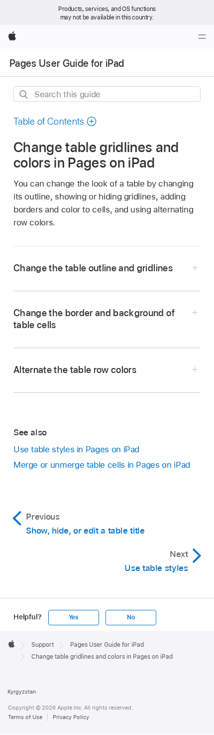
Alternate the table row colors (74, 369)
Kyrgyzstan (21, 691)
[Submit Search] (24, 94)
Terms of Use (25, 717)
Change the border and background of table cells (94, 319)
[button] (55, 121)
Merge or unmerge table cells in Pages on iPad (101, 465)
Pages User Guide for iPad (66, 63)
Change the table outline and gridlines (93, 268)
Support (42, 644)
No (131, 617)
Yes (74, 617)
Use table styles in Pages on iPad (76, 449)
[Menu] (202, 37)
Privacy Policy (71, 717)
